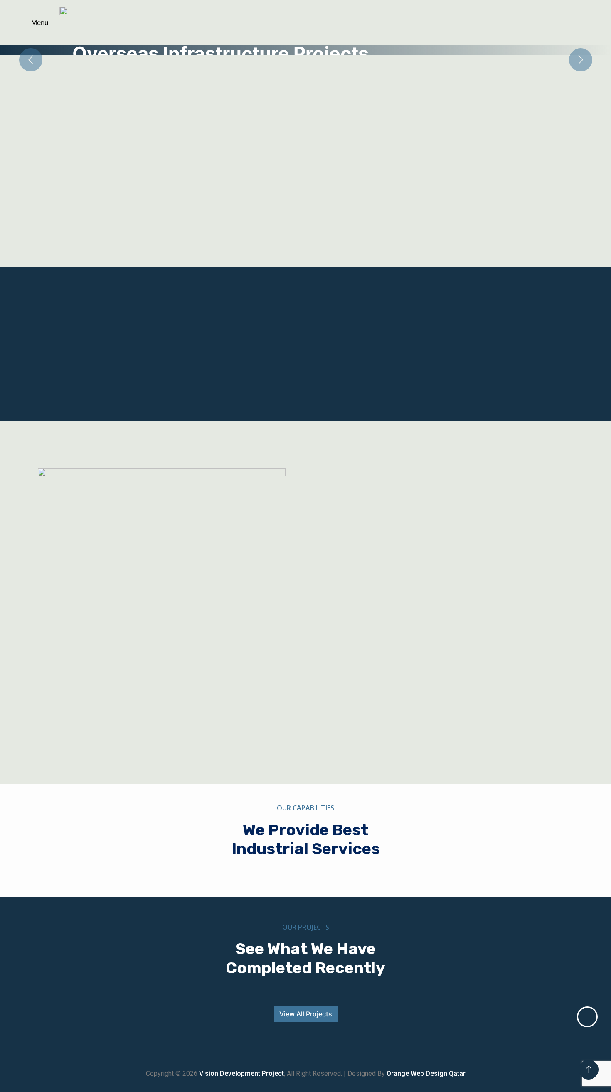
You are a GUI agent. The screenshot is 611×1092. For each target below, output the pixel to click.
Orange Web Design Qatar (426, 1073)
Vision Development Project (241, 1073)
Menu (39, 22)
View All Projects (305, 1014)
